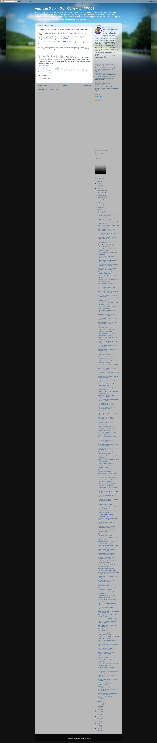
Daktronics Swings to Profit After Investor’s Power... (107, 565)
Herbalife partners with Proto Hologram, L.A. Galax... (106, 480)
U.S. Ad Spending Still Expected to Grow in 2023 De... (108, 307)
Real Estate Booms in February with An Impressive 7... (108, 241)
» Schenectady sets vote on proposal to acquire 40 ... (106, 326)
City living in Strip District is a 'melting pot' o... (106, 515)
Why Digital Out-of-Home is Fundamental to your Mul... (106, 404)
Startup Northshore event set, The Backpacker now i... (108, 511)
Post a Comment (45, 78)
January (100, 704)
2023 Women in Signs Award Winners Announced (106, 668)
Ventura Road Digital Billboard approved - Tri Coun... (106, 369)
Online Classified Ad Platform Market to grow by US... (108, 625)
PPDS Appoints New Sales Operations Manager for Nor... (107, 608)
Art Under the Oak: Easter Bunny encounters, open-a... (107, 357)
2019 (98, 714)
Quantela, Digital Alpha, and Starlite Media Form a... (108, 392)
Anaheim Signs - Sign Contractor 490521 (64, 8)
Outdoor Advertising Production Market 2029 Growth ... (107, 652)
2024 (98, 186)
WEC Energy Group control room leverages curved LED (107, 600)
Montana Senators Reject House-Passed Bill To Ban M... (107, 322)
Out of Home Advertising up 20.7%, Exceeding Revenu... (108, 280)
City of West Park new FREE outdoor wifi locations (106, 441)
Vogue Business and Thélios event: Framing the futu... (108, 448)
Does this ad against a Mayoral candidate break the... (107, 557)
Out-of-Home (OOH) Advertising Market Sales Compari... (107, 311)
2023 (98, 188)
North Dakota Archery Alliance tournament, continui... (106, 353)
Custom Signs (99, 153)
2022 (98, 707)
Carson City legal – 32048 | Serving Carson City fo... (108, 530)
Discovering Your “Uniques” (106, 463)
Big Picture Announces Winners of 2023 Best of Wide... (107, 693)
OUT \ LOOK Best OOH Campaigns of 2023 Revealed (108, 365)
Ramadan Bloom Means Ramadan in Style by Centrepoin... (108, 488)
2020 (98, 711)
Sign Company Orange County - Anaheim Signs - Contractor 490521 (68, 49)
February (101, 701)
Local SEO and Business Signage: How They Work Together (106, 73)
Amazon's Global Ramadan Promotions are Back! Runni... (107, 569)
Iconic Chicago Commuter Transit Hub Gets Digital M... (107, 550)
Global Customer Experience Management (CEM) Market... (107, 554)
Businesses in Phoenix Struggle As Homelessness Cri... (108, 519)
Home (65, 86)
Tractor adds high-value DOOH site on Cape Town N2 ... (108, 492)
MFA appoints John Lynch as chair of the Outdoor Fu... (108, 507)
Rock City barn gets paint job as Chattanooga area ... (107, 214)
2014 (98, 723)
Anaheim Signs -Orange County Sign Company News (67, 70)
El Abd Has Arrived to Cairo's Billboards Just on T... (106, 466)
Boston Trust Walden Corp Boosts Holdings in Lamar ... (107, 245)
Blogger (89, 738)
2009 (98, 728)
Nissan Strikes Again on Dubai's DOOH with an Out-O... (107, 429)
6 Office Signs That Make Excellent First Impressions (108, 377)
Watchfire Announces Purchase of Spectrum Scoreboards (107, 641)
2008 (98, 730)
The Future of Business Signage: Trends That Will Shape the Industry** (106, 68)
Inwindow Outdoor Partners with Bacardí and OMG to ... (107, 581)
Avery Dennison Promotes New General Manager (107, 384)
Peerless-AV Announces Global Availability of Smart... (107, 452)
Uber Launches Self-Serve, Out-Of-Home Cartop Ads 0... (108, 546)
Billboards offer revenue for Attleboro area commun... (106, 534)
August (100, 200)
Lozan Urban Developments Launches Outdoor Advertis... (107, 425)
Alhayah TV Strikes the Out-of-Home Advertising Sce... (108, 460)
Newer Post (42, 86)
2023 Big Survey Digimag (105, 687)
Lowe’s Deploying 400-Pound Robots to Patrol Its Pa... (106, 596)
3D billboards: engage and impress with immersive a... (108, 444)
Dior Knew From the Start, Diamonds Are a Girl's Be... (106, 418)
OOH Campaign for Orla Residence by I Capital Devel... (108, 346)
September (101, 197)
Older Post (86, 86)
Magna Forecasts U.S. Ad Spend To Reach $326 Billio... (108, 303)
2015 (98, 721)
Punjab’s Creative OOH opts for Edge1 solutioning (107, 496)
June (99, 204)
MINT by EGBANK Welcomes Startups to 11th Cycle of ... (106, 484)
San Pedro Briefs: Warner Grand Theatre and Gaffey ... (107, 234)
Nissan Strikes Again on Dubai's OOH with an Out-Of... (107, 421)
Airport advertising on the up (106, 411)
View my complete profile (102, 60)
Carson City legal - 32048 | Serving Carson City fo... (108, 538)
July (99, 202)
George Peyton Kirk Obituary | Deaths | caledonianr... (106, 272)
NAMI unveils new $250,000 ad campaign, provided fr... (107, 330)
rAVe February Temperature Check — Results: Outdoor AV (108, 292)
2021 (98, 709)
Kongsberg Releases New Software (108, 477)
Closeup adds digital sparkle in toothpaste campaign (106, 633)
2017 (98, 716)
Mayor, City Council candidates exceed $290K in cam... (107, 268)
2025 (98, 183)
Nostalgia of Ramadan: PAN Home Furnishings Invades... (108, 499)
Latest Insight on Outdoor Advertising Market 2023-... (106, 649)
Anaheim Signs (44, 65)
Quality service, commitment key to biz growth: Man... (108, 577)
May (99, 207)
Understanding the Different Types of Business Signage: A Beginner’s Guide (106, 87)
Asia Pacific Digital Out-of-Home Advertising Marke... (107, 407)
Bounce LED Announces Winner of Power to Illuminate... (108, 664)
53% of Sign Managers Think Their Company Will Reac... (108, 615)
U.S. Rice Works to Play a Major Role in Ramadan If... (107, 257)
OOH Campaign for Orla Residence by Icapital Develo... (108, 349)
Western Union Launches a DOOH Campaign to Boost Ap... (108, 265)
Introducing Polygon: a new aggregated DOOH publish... (107, 396)
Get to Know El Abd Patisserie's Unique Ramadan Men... (107, 261)
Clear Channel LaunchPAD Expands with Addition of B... (108, 611)
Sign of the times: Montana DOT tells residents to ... (107, 238)
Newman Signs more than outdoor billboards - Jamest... (108, 249)
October (100, 195)
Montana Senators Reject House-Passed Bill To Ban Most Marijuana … (65, 47)
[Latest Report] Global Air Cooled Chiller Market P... (107, 474)
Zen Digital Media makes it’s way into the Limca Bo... (107, 433)
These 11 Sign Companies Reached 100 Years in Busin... (108, 637)
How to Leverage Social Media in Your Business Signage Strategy (106, 82)
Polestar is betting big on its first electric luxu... (107, 284)
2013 (98, 726)
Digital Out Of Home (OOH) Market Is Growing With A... (108, 400)
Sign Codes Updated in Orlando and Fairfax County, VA (108, 226)
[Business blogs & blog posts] (98, 96)
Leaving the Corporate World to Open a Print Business (107, 218)
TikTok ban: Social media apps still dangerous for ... (108, 222)
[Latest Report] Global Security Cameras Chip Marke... (107, 470)
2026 (98, 181)
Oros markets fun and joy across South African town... (107, 414)
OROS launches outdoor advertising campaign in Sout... (108, 373)
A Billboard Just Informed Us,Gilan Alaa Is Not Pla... (108, 656)
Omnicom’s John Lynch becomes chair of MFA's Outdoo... (107, 503)
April (99, 209)
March (100, 212)
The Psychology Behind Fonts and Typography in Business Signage (105, 77)
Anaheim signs (47, 70)
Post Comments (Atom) (52, 89)
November (101, 192)
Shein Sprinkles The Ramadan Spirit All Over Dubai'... (108, 573)
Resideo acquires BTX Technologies (108, 619)
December (101, 190)
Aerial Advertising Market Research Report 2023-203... (108, 299)
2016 (98, 718)
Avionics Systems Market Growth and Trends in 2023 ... (107, 315)
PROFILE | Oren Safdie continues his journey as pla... (107, 338)
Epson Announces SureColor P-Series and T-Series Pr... (107, 588)
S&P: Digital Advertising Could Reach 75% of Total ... (106, 230)
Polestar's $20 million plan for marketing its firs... (106, 288)
